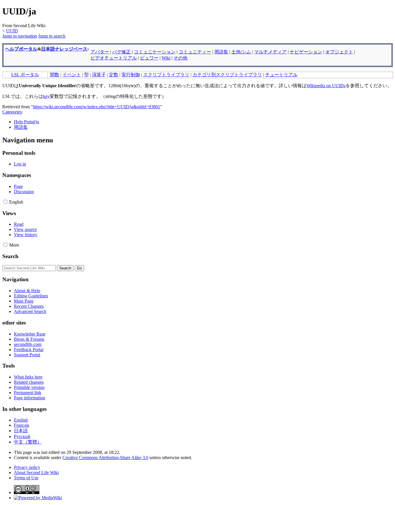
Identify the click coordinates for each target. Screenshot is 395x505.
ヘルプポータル (21, 48)
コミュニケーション (155, 51)
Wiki (166, 57)
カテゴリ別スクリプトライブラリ (227, 74)
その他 (180, 57)
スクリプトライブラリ (166, 74)
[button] (5, 202)
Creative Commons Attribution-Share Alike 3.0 (105, 457)
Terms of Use (26, 477)
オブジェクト (339, 51)
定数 (113, 74)
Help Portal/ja (26, 121)
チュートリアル (281, 74)
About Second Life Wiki (36, 472)
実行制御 (130, 74)
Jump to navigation (19, 35)
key (46, 96)
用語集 (221, 51)
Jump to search (51, 35)
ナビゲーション (306, 51)
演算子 (99, 74)
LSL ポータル (25, 74)
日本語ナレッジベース (64, 48)
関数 (54, 74)
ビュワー (149, 57)
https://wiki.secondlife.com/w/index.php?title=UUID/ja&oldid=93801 (96, 106)
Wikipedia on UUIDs (326, 85)
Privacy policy (27, 467)
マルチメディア (270, 51)
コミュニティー (195, 51)
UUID (12, 30)
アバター (100, 51)
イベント (71, 74)
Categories (12, 111)
